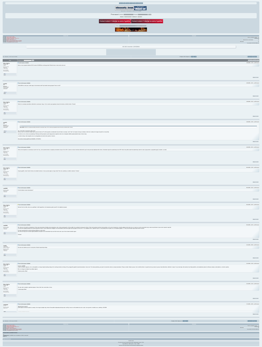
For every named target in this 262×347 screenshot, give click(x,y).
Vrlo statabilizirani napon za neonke (12, 330)
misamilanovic (18, 335)
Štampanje (254, 60)
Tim (134, 3)
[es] (3, 56)
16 (252, 329)
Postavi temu (250, 56)
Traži (33, 60)
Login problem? (140, 16)
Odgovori (254, 56)
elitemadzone (129, 11)
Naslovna (121, 3)
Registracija (121, 16)
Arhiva (135, 343)
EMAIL (133, 11)
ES (139, 343)
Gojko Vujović (131, 342)
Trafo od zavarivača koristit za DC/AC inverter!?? (14, 41)
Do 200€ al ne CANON (10, 327)
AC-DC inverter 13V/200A (13, 56)
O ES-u (131, 3)
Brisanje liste (257, 38)
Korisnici (137, 3)
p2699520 (12, 335)
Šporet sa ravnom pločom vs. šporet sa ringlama (14, 40)
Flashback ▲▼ (134, 16)
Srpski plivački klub (128, 345)
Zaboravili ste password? (127, 16)
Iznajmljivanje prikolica (139, 345)
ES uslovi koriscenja (121, 342)
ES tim (143, 342)
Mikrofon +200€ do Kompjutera (11, 39)
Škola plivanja (133, 345)
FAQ (124, 3)
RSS (136, 11)
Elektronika (6, 56)
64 (254, 329)
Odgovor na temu (255, 77)
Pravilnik (127, 3)
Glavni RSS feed (125, 343)
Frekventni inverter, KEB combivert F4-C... (13, 38)
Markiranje (250, 60)
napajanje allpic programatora (11, 37)
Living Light (26, 335)
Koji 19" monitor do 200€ (10, 36)
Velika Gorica (7, 109)
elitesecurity (123, 11)
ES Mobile (139, 11)
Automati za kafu (121, 345)
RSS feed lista (131, 343)
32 (253, 329)
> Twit (195, 56)
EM (137, 343)
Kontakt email (131, 340)
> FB (192, 56)
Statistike (141, 3)
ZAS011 (22, 335)
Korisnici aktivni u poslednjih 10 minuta (10, 332)
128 (256, 329)
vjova (15, 335)
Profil (5, 93)
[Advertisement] (131, 52)
